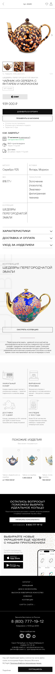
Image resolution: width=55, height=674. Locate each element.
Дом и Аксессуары (27, 589)
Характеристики (16, 231)
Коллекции (27, 600)
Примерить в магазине (27, 118)
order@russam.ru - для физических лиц (27, 647)
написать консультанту (28, 519)
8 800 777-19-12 (34, 525)
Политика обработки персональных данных (26, 663)
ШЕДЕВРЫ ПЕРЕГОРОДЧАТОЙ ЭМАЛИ (20, 77)
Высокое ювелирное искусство (27, 592)
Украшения (27, 585)
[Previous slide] (3, 35)
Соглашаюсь (35, 669)
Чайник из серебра (29, 475)
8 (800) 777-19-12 (27, 621)
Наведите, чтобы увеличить (15, 74)
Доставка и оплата (19, 238)
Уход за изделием (18, 245)
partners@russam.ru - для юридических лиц (27, 649)
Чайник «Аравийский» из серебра (11, 476)
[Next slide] (52, 35)
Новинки (27, 596)
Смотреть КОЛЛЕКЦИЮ (27, 329)
